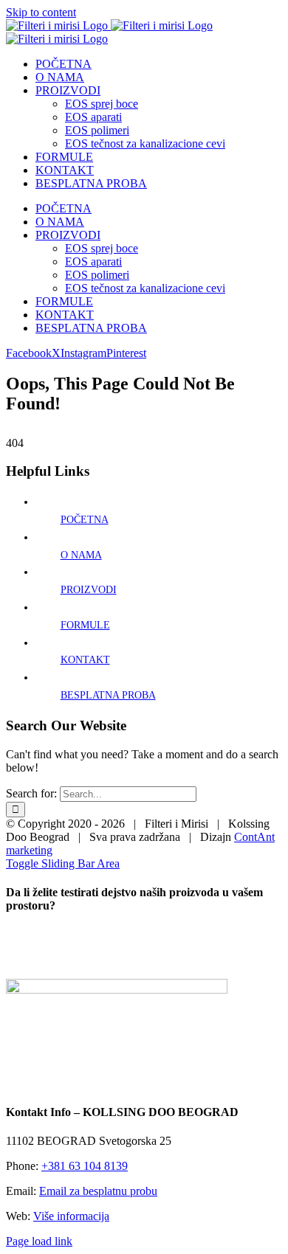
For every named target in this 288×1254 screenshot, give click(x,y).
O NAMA (81, 555)
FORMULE (85, 625)
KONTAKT (85, 659)
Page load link (39, 1241)
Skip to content (41, 12)
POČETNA (85, 519)
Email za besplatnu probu (98, 1191)
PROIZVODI (89, 589)
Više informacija (71, 1216)
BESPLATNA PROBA (108, 695)
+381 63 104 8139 (84, 1166)
